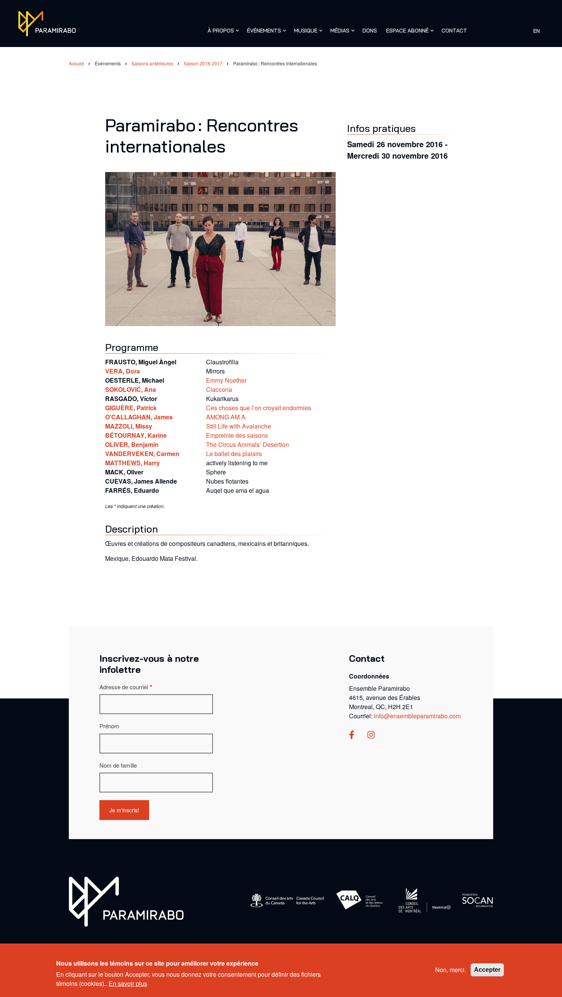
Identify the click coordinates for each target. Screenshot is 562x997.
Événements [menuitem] (262, 34)
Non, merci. (450, 969)
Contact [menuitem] (454, 30)
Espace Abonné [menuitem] (405, 34)
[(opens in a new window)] (351, 735)
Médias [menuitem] (337, 34)
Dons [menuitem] (369, 30)
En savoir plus (128, 983)
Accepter (487, 969)
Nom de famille (118, 765)
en (536, 31)
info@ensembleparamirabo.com (417, 715)
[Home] (126, 900)
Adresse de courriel (123, 687)
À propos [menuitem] (219, 34)
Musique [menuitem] (303, 34)
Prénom (109, 726)
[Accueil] (47, 22)
